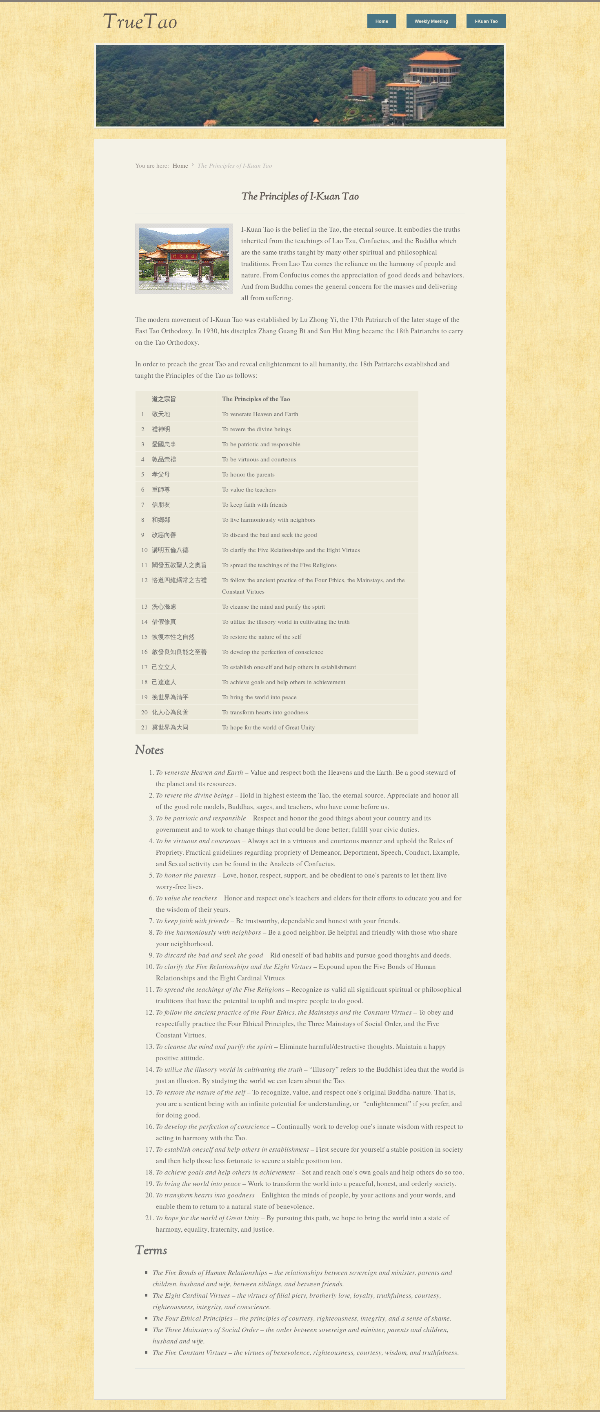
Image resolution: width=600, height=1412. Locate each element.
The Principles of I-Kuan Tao (300, 197)
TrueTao (135, 22)
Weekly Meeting (431, 21)
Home (382, 21)
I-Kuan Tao (486, 21)
